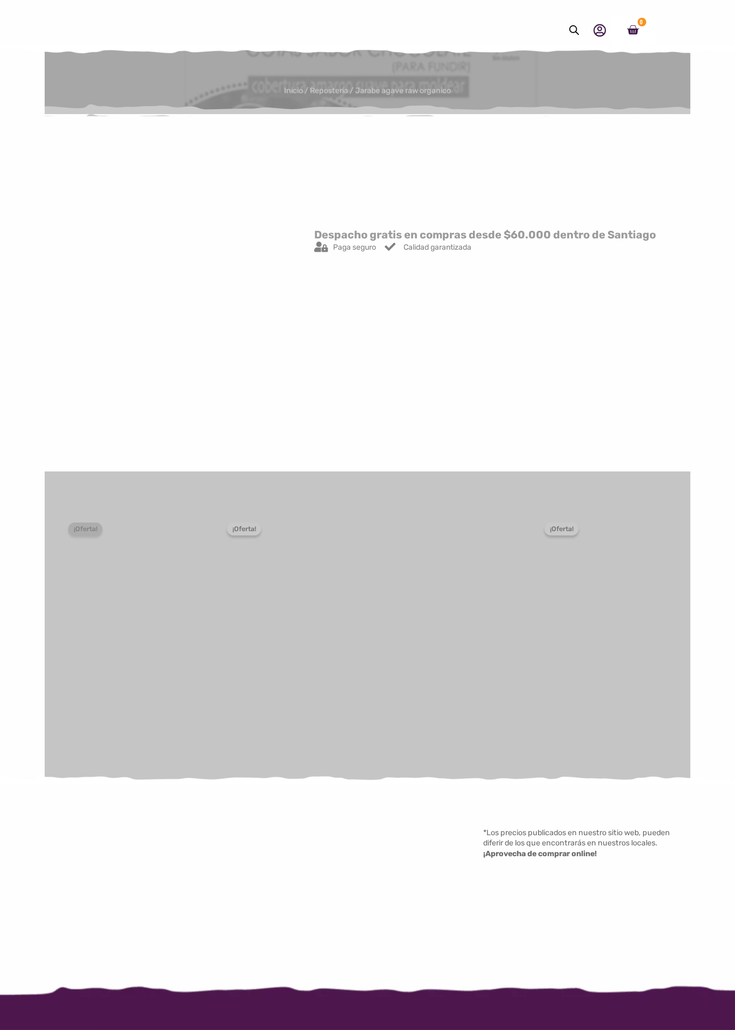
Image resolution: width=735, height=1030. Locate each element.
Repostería (329, 90)
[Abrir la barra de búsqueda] (574, 30)
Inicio (293, 90)
